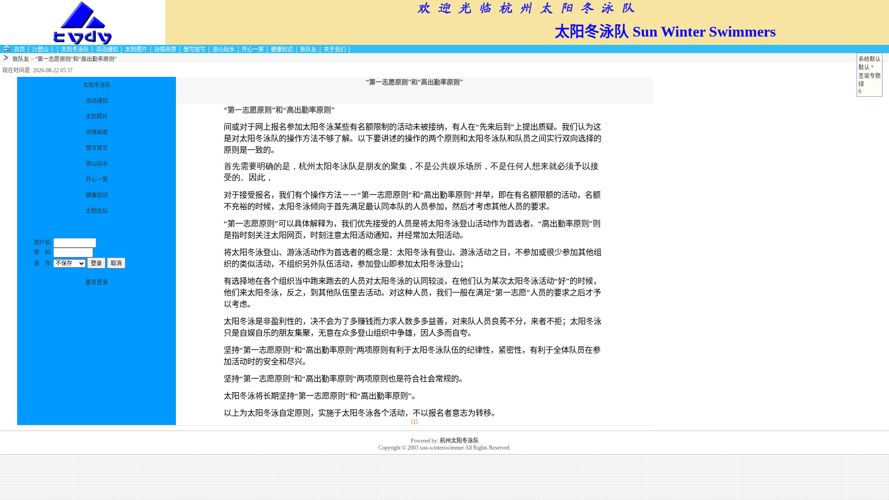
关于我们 (335, 49)
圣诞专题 (869, 76)
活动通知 (107, 49)
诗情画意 (165, 49)
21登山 (40, 49)
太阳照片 (136, 49)
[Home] (7, 49)
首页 (19, 49)
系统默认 (869, 59)
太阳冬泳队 (75, 49)
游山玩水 (224, 49)
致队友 (308, 49)
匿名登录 (97, 282)
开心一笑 (253, 49)
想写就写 (194, 49)
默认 (864, 67)
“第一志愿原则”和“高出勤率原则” (76, 59)
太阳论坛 (97, 211)
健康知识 (282, 49)
